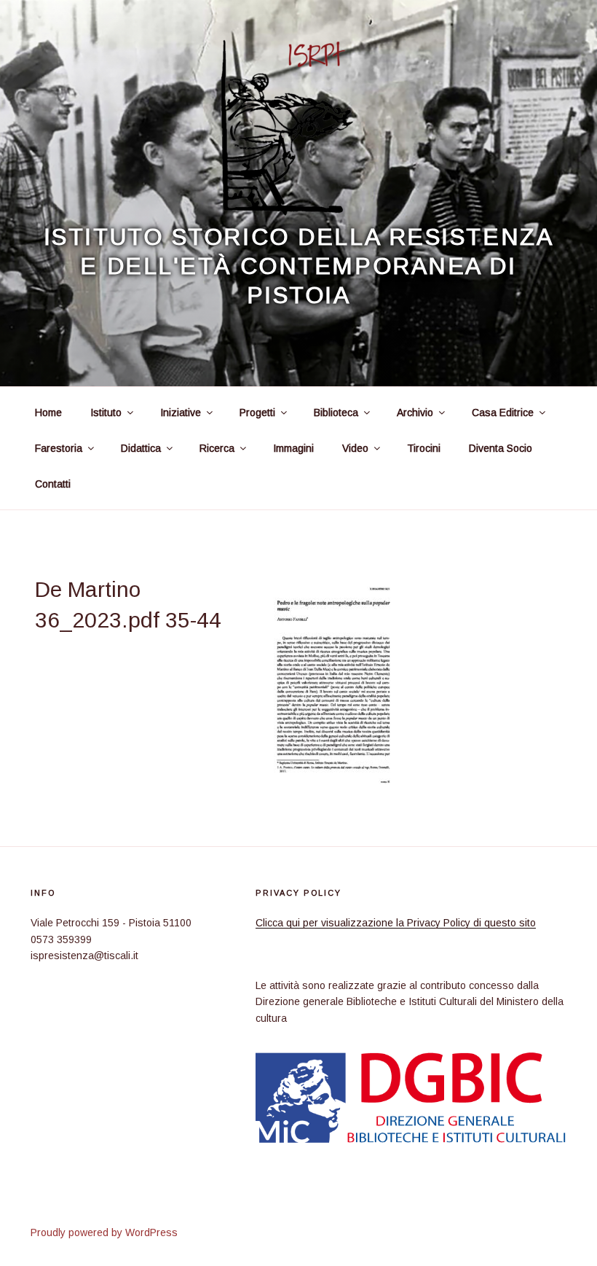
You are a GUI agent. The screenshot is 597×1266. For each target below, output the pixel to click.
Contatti (53, 484)
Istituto (106, 412)
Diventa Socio (500, 448)
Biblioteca (336, 412)
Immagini (293, 448)
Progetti (257, 412)
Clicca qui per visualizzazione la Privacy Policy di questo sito (396, 923)
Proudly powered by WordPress (104, 1232)
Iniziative (180, 412)
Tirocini (423, 448)
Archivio (415, 412)
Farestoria (58, 448)
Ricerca (216, 448)
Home (48, 412)
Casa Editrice (503, 412)
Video (355, 448)
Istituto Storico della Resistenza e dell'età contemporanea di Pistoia (298, 266)
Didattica (141, 448)
